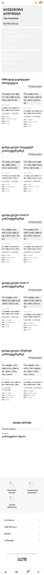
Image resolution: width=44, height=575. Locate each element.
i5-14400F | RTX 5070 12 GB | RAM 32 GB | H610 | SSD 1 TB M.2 (11, 249)
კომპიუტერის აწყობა (14, 436)
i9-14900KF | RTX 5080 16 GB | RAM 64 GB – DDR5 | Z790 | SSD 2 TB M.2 (11, 384)
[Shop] (16, 572)
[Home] (5, 572)
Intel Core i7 (6, 173)
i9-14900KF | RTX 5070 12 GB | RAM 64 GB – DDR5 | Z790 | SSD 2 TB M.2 (33, 384)
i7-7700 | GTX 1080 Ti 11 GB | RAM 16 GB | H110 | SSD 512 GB (33, 178)
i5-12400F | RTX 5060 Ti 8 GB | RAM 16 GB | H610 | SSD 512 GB (33, 113)
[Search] (36, 3)
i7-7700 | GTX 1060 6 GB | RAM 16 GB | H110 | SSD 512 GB (11, 178)
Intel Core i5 (6, 105)
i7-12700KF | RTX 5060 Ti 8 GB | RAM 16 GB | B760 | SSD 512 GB (33, 316)
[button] (35, 86)
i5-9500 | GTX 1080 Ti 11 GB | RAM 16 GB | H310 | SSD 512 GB (11, 110)
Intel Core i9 (6, 379)
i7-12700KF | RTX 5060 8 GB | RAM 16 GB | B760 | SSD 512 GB (11, 313)
